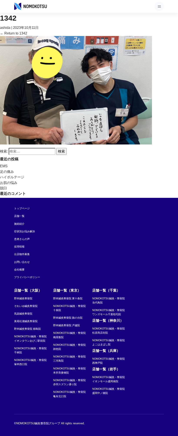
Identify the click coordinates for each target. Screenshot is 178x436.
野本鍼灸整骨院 (23, 298)
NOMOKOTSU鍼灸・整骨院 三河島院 (69, 358)
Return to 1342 (13, 33)
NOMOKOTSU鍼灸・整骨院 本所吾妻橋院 (69, 370)
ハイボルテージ (12, 177)
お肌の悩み (8, 183)
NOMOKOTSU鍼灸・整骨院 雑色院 (69, 347)
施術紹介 (19, 223)
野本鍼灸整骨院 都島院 (27, 328)
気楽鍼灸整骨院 (23, 313)
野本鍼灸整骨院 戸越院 (66, 325)
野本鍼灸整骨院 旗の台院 (67, 317)
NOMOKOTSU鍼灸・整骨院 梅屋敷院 (69, 335)
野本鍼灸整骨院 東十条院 (67, 298)
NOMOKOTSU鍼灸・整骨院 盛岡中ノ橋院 (108, 391)
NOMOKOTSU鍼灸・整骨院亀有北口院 (69, 394)
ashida (5, 28)
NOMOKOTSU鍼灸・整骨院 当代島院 (108, 300)
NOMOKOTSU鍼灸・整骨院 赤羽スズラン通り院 (69, 382)
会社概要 (19, 269)
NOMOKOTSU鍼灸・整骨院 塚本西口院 (30, 362)
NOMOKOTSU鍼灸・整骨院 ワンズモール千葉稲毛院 (108, 312)
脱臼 (3, 188)
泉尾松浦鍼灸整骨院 (26, 321)
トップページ (22, 208)
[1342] (76, 90)
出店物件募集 (22, 254)
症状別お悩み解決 (24, 231)
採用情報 (19, 246)
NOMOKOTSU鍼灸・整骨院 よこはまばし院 (108, 342)
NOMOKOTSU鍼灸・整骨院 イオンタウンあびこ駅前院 (30, 338)
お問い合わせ (22, 262)
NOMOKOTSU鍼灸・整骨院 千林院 (30, 350)
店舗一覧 (19, 216)
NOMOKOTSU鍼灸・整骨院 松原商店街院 (108, 330)
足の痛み (7, 172)
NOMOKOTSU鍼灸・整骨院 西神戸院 (108, 360)
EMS (4, 166)
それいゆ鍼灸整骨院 (26, 306)
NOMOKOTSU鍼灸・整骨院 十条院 (69, 308)
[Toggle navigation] (159, 6)
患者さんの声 (22, 239)
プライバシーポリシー (27, 277)
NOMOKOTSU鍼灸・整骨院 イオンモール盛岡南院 (108, 379)
